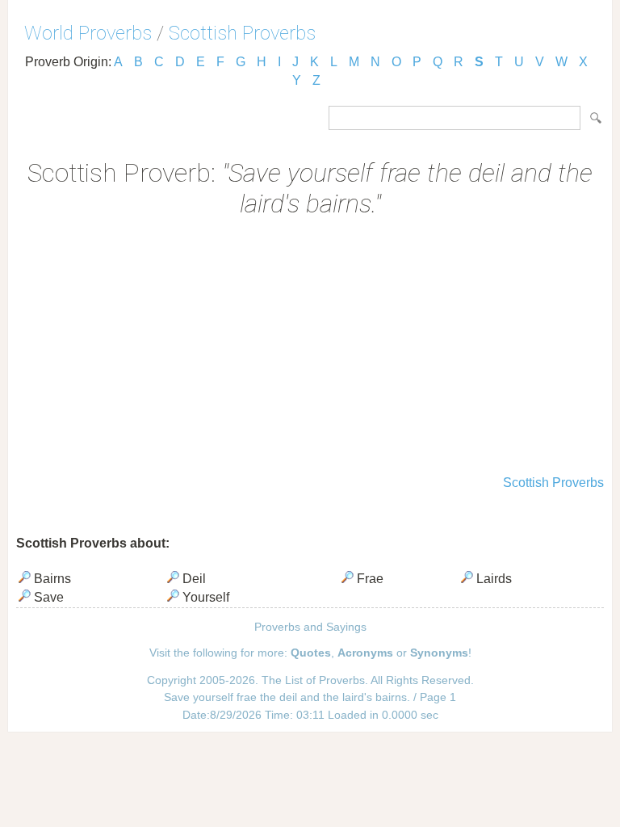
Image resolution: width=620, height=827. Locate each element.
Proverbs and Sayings (310, 626)
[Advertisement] (310, 348)
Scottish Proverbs (242, 33)
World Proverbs (88, 33)
